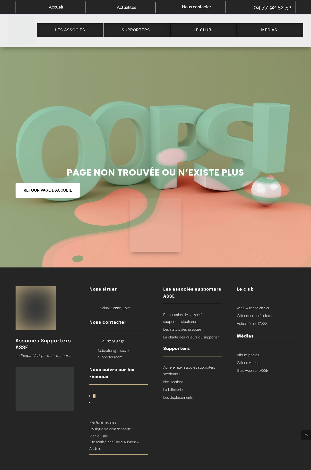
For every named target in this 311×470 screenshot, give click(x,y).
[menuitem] (70, 30)
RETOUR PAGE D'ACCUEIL (48, 190)
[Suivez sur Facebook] (94, 396)
